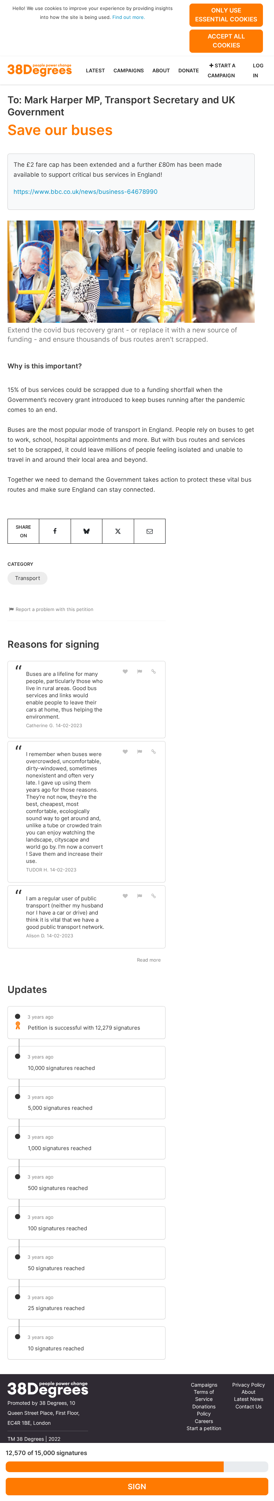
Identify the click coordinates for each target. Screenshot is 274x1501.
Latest (95, 70)
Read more (149, 960)
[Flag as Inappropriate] (139, 671)
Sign (137, 1486)
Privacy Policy (248, 1385)
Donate (188, 70)
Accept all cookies (226, 41)
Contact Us (248, 1406)
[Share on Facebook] (55, 531)
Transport (27, 578)
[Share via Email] (150, 531)
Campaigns (128, 70)
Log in (258, 70)
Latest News (248, 1399)
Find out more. (128, 17)
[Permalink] (153, 671)
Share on (23, 531)
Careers (204, 1421)
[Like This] (125, 671)
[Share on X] (118, 531)
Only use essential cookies (226, 15)
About (161, 70)
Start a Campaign (221, 70)
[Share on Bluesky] (86, 531)
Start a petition (204, 1428)
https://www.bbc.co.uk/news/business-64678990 (86, 191)
